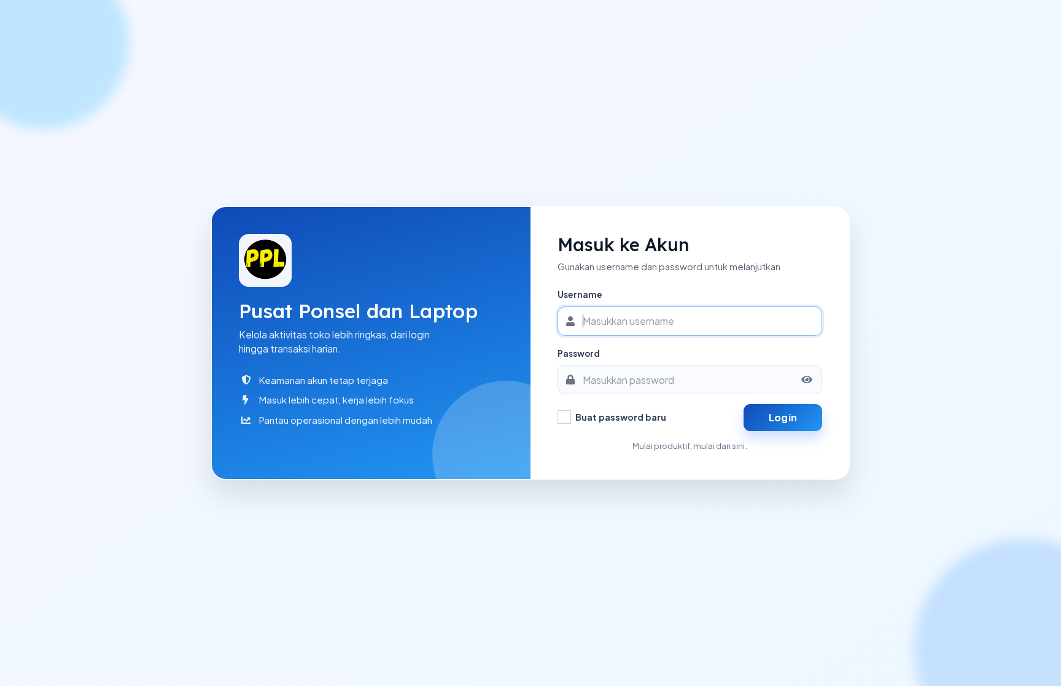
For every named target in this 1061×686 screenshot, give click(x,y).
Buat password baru (620, 417)
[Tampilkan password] (807, 379)
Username (580, 294)
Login (783, 417)
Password (579, 353)
